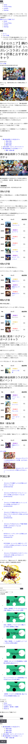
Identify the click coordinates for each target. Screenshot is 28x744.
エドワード (15, 231)
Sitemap (6, 10)
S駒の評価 (8, 141)
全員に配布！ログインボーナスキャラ (13, 146)
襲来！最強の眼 (10, 150)
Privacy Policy (8, 6)
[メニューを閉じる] (1, 1)
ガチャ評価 (3, 63)
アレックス (15, 411)
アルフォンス (15, 225)
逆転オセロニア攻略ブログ (7, 19)
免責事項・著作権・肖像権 (11, 707)
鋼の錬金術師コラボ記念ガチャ (11, 139)
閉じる (3, 721)
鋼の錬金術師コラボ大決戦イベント (12, 148)
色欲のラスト (15, 281)
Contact (6, 8)
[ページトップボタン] (1, 716)
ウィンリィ (15, 404)
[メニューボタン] (1, 31)
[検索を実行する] (21, 588)
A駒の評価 (8, 143)
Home (5, 5)
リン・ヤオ (15, 251)
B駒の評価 (8, 145)
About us (6, 708)
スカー (14, 245)
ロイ (13, 238)
